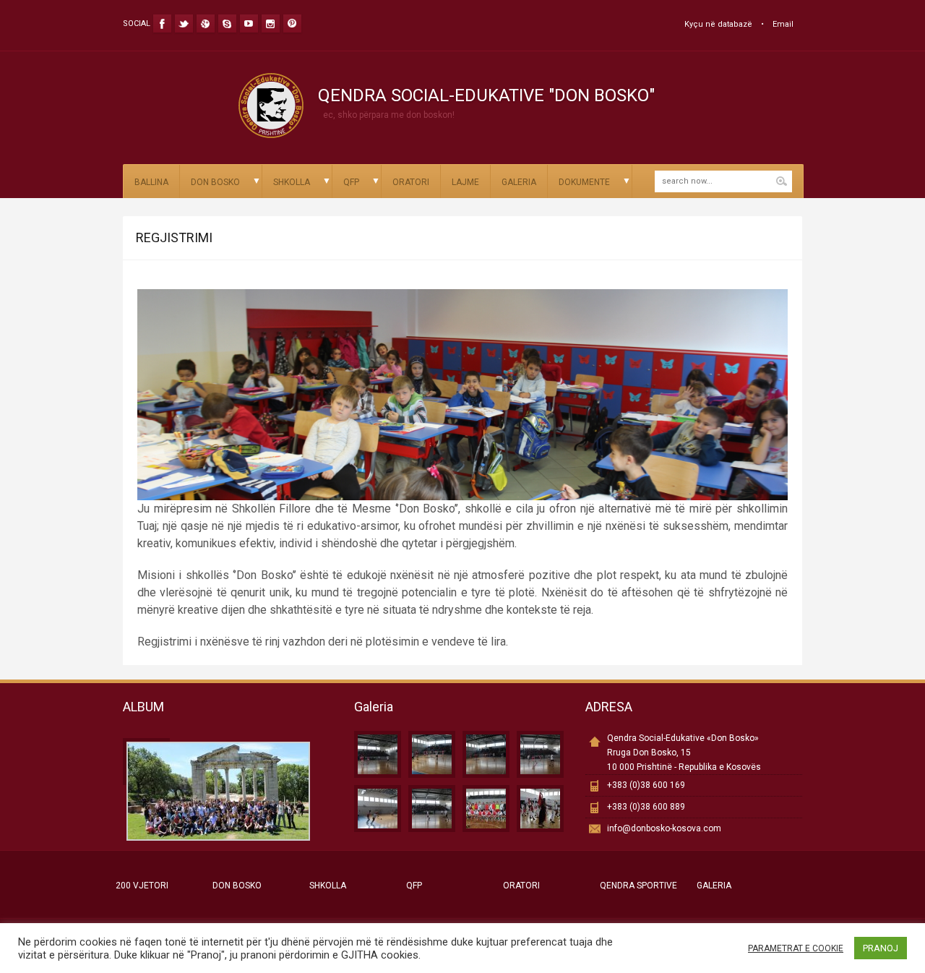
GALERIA (519, 182)
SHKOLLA (291, 182)
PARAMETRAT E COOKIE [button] (795, 948)
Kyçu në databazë (718, 24)
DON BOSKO (215, 182)
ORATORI (410, 182)
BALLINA (151, 182)
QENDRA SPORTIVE (638, 885)
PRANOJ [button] (880, 948)
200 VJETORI (142, 885)
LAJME (465, 182)
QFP (351, 182)
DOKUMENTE (584, 182)
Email (783, 24)
